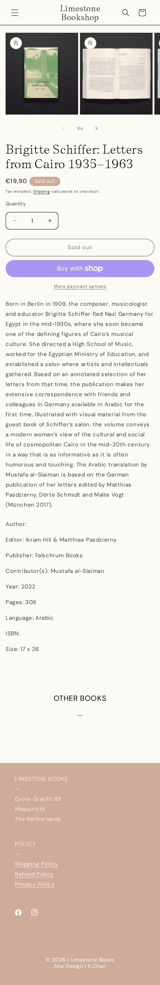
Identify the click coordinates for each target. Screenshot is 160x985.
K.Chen (97, 966)
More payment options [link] (80, 286)
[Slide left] (63, 128)
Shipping (41, 191)
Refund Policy (34, 874)
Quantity (16, 203)
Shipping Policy (36, 864)
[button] (15, 12)
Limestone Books (92, 959)
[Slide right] (96, 128)
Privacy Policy (34, 884)
